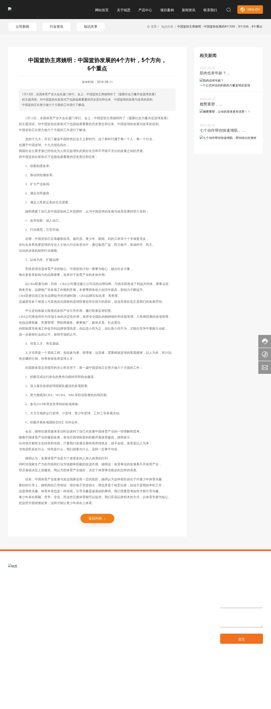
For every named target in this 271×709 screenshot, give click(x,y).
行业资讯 (56, 27)
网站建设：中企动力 (219, 702)
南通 (236, 702)
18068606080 (170, 629)
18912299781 (151, 629)
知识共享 (90, 27)
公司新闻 (22, 27)
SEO (243, 702)
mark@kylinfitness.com (160, 635)
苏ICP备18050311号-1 (187, 702)
